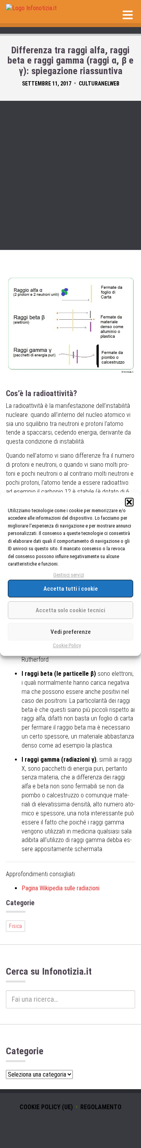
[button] (129, 502)
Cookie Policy (67, 646)
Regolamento (100, 1107)
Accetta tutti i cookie (70, 588)
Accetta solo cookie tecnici (70, 610)
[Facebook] (70, 1126)
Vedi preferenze (71, 631)
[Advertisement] (70, 175)
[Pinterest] (82, 1126)
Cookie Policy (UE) (46, 1107)
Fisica (15, 926)
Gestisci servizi (68, 575)
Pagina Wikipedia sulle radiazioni (60, 888)
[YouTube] (59, 1126)
